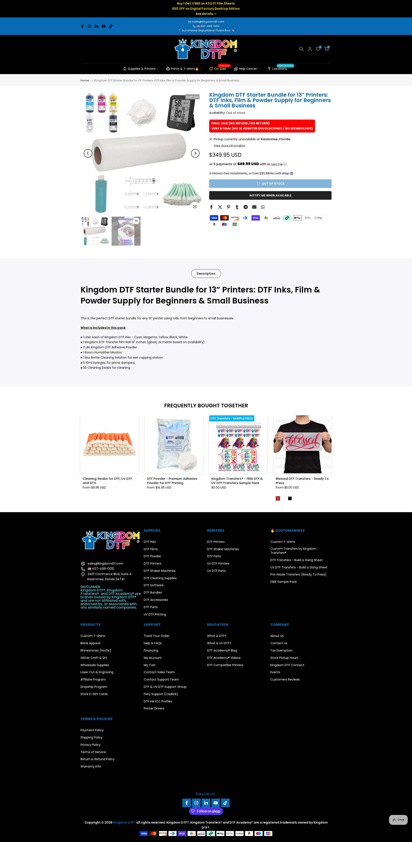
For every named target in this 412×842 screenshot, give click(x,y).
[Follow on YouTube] (104, 26)
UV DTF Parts (216, 571)
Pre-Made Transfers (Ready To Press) (298, 574)
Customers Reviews (285, 680)
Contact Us (278, 643)
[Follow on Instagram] (89, 26)
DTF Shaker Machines (160, 571)
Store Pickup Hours (284, 658)
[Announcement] (206, 8)
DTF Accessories (156, 600)
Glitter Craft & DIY (93, 658)
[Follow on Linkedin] (96, 26)
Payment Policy (92, 730)
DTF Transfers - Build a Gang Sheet (296, 560)
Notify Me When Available (270, 195)
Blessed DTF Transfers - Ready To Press (302, 481)
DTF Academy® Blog (222, 651)
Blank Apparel (90, 643)
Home (84, 80)
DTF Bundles (153, 593)
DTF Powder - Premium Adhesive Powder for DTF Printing (172, 481)
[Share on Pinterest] (228, 207)
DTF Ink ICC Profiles (158, 701)
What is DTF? (216, 636)
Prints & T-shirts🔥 (185, 69)
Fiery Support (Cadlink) (161, 694)
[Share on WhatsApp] (263, 207)
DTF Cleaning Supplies (160, 578)
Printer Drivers (154, 708)
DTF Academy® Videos (224, 658)
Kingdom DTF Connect (287, 665)
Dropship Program (93, 687)
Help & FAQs (153, 643)
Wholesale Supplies (94, 665)
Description (206, 273)
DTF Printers (152, 564)
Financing (151, 651)
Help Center (248, 69)
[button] (270, 164)
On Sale (221, 68)
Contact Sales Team (159, 672)
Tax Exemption (281, 651)
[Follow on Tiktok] (111, 26)
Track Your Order (156, 636)
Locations (283, 68)
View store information (229, 146)
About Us (277, 636)
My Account (153, 658)
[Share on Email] (254, 207)
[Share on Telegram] (246, 207)
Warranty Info (90, 766)
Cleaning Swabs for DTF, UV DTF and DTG (107, 481)
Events (275, 672)
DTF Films (151, 549)
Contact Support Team (161, 680)
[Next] (195, 153)
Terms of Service (93, 752)
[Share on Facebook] (211, 207)
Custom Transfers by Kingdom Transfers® (293, 551)
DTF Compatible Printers (225, 665)
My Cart (150, 665)
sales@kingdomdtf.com (208, 21)
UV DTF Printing (155, 614)
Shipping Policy (91, 737)
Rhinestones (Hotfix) (95, 651)
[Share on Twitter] (220, 207)
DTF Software (154, 585)
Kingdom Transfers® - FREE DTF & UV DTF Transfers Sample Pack (237, 481)
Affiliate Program (93, 680)
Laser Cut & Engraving (96, 672)
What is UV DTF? (219, 643)
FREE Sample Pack (283, 582)
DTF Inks (150, 542)
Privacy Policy (90, 745)
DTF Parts (151, 607)
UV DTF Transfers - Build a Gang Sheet (298, 567)
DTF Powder (152, 556)
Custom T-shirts (282, 542)
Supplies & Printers (142, 69)
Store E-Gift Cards (94, 694)
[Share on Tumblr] (237, 207)
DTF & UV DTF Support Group (165, 687)
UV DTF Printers (218, 564)
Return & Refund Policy (97, 759)
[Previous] (88, 153)
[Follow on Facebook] (82, 26)
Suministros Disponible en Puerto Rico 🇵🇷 (208, 30)
